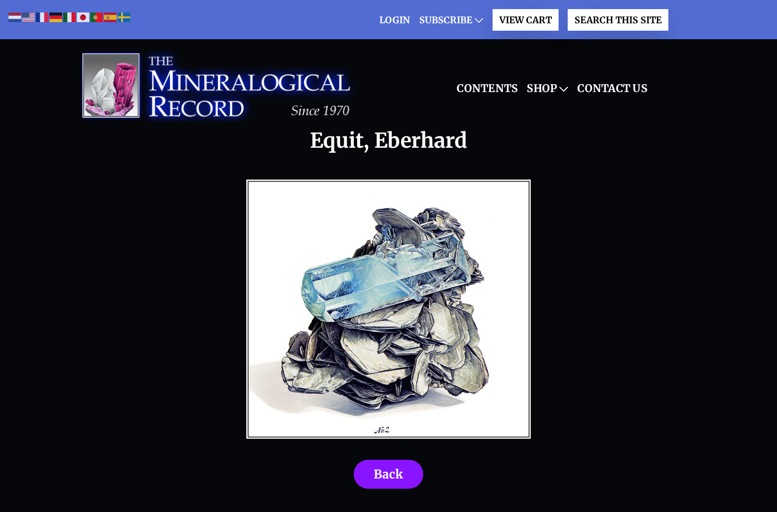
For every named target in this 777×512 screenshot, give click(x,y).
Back (388, 474)
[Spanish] (111, 17)
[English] (29, 17)
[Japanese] (83, 17)
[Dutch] (15, 17)
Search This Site (618, 20)
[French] (42, 17)
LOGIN (394, 20)
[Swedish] (124, 17)
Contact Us (612, 88)
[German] (56, 17)
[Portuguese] (97, 17)
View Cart (525, 20)
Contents (487, 88)
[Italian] (70, 17)
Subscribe (445, 20)
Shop (542, 88)
